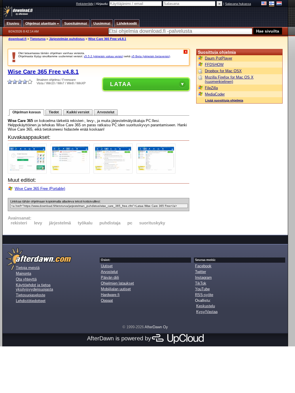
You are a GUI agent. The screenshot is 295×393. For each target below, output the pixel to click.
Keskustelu (205, 306)
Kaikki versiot (78, 112)
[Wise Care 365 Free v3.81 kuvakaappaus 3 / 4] (114, 172)
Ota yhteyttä (26, 279)
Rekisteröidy (85, 3)
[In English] (264, 3)
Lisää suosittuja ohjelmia (224, 100)
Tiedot (54, 112)
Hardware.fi (110, 295)
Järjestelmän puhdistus (67, 39)
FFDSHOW (214, 64)
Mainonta (23, 273)
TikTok (200, 283)
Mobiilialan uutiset (116, 289)
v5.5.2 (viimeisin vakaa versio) (103, 56)
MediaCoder (215, 94)
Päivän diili (110, 277)
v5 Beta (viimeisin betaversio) (150, 56)
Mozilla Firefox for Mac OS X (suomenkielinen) (229, 79)
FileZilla (211, 88)
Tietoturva (38, 39)
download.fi (17, 39)
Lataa (120, 84)
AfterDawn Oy (156, 327)
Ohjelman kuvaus (26, 112)
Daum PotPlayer (218, 58)
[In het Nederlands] (279, 3)
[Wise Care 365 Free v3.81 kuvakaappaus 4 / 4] (157, 172)
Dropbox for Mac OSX (223, 71)
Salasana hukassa (238, 3)
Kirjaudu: (102, 3)
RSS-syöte (204, 295)
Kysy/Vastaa (207, 312)
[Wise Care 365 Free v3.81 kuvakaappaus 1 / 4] (29, 172)
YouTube (202, 289)
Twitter (200, 272)
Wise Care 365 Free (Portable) (40, 188)
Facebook (203, 266)
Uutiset (107, 266)
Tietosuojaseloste (30, 295)
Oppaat (107, 300)
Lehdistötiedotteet (31, 301)
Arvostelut (105, 112)
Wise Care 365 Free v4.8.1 (107, 39)
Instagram (203, 277)
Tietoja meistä (27, 268)
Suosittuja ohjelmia (217, 52)
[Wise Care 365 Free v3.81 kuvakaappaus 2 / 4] (71, 172)
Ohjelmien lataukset (117, 283)
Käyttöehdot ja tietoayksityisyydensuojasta (34, 287)
